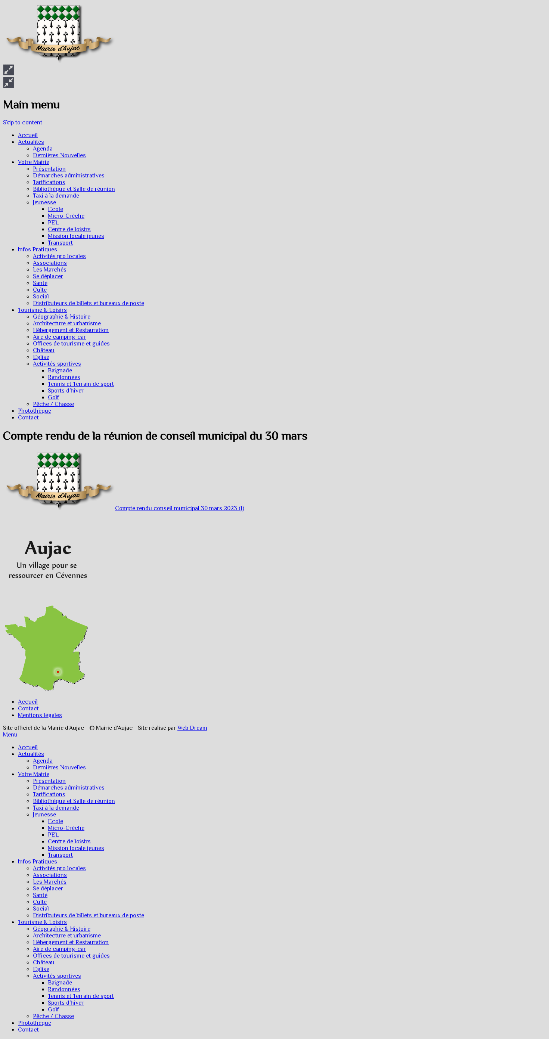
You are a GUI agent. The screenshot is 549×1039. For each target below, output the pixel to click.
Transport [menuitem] (60, 855)
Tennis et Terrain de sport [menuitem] (81, 996)
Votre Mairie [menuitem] (33, 774)
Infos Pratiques (37, 249)
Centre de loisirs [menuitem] (69, 841)
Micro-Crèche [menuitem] (66, 828)
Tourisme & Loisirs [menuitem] (42, 922)
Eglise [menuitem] (41, 969)
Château (44, 350)
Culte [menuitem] (40, 902)
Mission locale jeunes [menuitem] (76, 848)
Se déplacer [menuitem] (48, 888)
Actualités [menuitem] (31, 754)
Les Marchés (49, 269)
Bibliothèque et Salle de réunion (74, 189)
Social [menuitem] (41, 908)
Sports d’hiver (66, 390)
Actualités (31, 142)
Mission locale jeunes (76, 236)
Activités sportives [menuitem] (57, 976)
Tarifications (49, 182)
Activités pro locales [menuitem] (59, 868)
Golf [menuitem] (53, 1009)
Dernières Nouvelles (59, 155)
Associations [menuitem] (50, 875)
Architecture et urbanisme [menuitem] (67, 935)
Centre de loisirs (69, 229)
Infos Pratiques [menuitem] (37, 861)
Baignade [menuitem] (60, 982)
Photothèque (34, 410)
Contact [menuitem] (28, 1029)
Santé (40, 283)
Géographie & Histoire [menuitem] (61, 928)
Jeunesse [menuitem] (44, 814)
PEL (53, 222)
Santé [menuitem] (40, 895)
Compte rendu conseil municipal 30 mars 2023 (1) (179, 508)
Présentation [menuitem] (49, 781)
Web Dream (192, 728)
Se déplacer (48, 276)
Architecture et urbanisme (67, 323)
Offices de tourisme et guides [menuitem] (71, 955)
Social (41, 296)
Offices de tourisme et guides (71, 343)
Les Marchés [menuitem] (49, 881)
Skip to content (22, 122)
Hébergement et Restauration (71, 330)
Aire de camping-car (59, 337)
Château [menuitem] (44, 962)
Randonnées (64, 377)
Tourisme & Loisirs (42, 310)
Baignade (60, 370)
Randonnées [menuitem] (64, 989)
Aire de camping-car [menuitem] (59, 949)
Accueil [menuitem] (28, 747)
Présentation (49, 168)
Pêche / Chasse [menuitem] (53, 1016)
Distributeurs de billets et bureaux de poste (88, 303)
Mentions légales (40, 715)
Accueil (28, 135)
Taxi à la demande (56, 195)
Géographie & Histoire (61, 316)
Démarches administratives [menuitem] (69, 787)
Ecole (55, 209)
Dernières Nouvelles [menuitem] (59, 767)
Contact (28, 417)
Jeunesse (44, 202)
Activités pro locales (59, 256)
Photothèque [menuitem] (34, 1023)
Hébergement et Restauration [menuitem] (71, 942)
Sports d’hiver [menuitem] (66, 1002)
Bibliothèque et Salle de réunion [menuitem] (74, 801)
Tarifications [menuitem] (49, 794)
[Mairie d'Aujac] (59, 61)
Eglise (41, 357)
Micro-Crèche (66, 216)
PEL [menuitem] (53, 834)
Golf (53, 397)
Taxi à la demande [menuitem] (56, 807)
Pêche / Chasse (53, 404)
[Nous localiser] (46, 601)
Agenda (43, 148)
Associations (50, 263)
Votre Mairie (33, 162)
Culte (40, 289)
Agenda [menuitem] (43, 760)
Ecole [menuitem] (55, 821)
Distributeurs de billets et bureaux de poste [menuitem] (88, 915)
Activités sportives (57, 363)
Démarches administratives (69, 175)
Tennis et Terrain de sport (81, 384)
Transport (60, 242)
